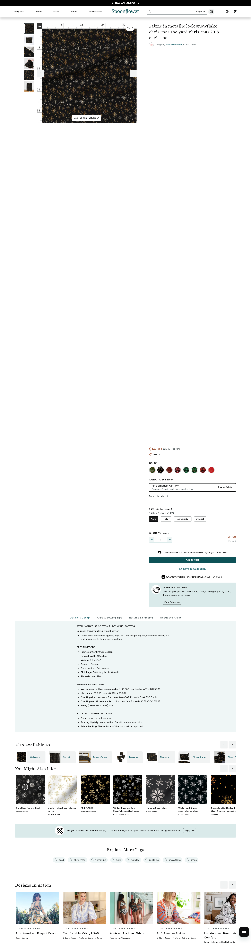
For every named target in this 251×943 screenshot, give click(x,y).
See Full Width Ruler (86, 118)
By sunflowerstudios (121, 814)
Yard (153, 519)
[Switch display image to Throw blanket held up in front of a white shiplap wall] (29, 86)
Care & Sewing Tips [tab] (109, 617)
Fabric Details (159, 496)
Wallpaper (19, 11)
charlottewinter (174, 44)
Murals (39, 11)
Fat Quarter (182, 519)
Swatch (200, 519)
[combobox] (200, 12)
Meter (166, 519)
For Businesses (95, 11)
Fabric (74, 11)
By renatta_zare (54, 814)
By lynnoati (215, 814)
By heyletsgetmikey (88, 811)
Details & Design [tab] (80, 617)
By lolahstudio (183, 814)
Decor (56, 11)
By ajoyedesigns (22, 811)
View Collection (172, 602)
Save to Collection (192, 569)
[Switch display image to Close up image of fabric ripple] (29, 75)
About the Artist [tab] (170, 617)
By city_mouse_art (153, 811)
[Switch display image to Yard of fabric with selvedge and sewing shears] (29, 40)
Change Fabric (225, 487)
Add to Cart (192, 559)
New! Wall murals (125, 3)
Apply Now (189, 830)
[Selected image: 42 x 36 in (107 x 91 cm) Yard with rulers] (29, 28)
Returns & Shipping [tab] (141, 617)
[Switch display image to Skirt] (29, 63)
